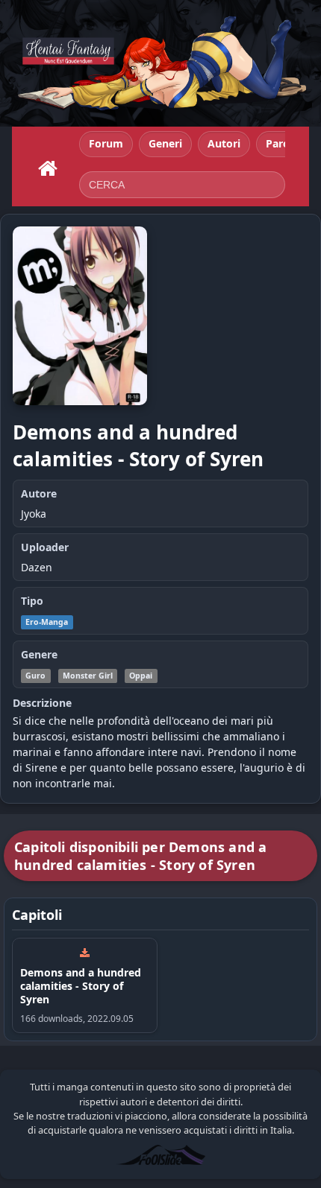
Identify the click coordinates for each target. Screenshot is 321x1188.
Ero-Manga (46, 622)
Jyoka (33, 513)
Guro (35, 675)
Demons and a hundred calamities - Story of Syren (80, 985)
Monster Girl (88, 675)
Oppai (140, 675)
